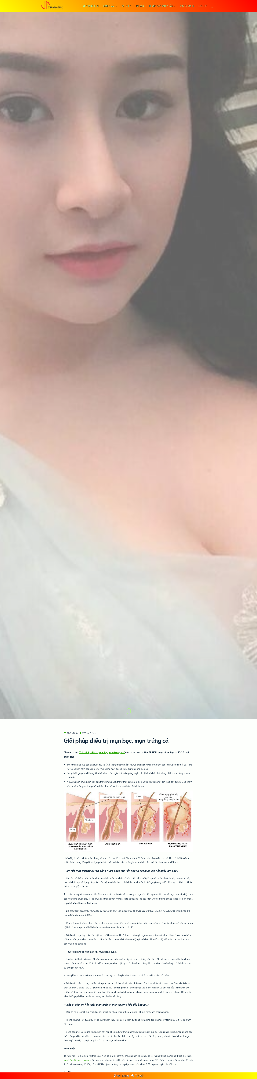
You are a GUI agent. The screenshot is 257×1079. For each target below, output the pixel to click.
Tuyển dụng (187, 5)
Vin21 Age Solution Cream (77, 1059)
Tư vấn (140, 5)
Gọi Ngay (123, 1075)
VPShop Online (89, 733)
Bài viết (126, 5)
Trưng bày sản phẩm (161, 5)
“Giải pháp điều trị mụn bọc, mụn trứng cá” (102, 752)
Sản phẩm (109, 5)
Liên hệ (203, 5)
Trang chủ (92, 5)
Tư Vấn (139, 1075)
